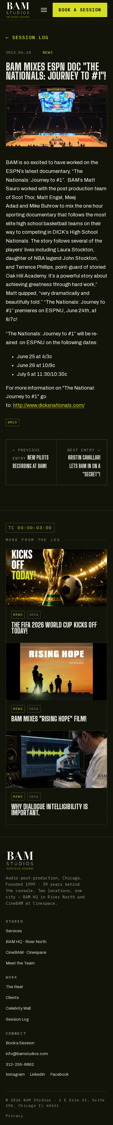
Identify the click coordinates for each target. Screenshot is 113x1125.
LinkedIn (37, 1074)
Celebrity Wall (18, 1008)
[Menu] (44, 10)
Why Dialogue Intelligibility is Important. (49, 810)
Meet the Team (20, 963)
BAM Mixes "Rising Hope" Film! (49, 719)
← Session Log (27, 37)
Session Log (17, 1019)
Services (14, 931)
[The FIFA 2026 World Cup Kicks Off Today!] (56, 577)
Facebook (59, 1074)
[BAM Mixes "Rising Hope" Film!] (56, 671)
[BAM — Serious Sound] (18, 9)
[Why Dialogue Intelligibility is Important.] (56, 759)
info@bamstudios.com (27, 1053)
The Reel (14, 987)
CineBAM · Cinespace (26, 952)
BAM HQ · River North (26, 941)
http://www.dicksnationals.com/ (48, 405)
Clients (12, 997)
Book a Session (80, 9)
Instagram (15, 1074)
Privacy (15, 1115)
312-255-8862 (20, 1064)
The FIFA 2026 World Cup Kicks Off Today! (54, 628)
